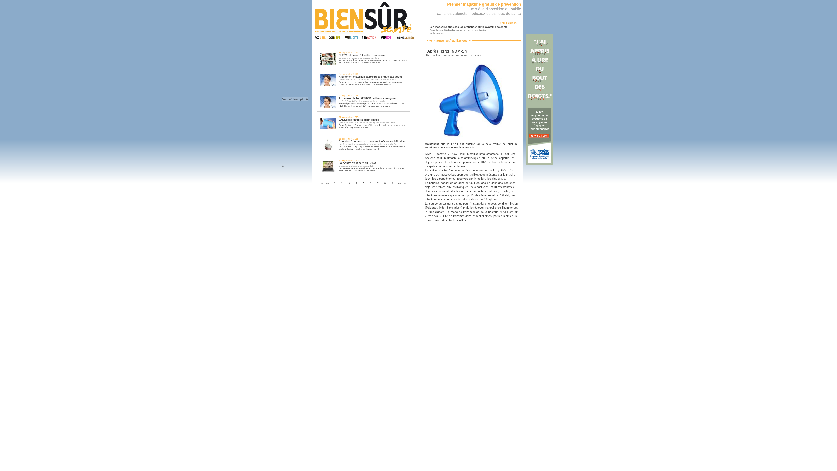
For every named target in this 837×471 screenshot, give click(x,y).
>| (405, 183)
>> (399, 183)
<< (327, 183)
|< (322, 183)
